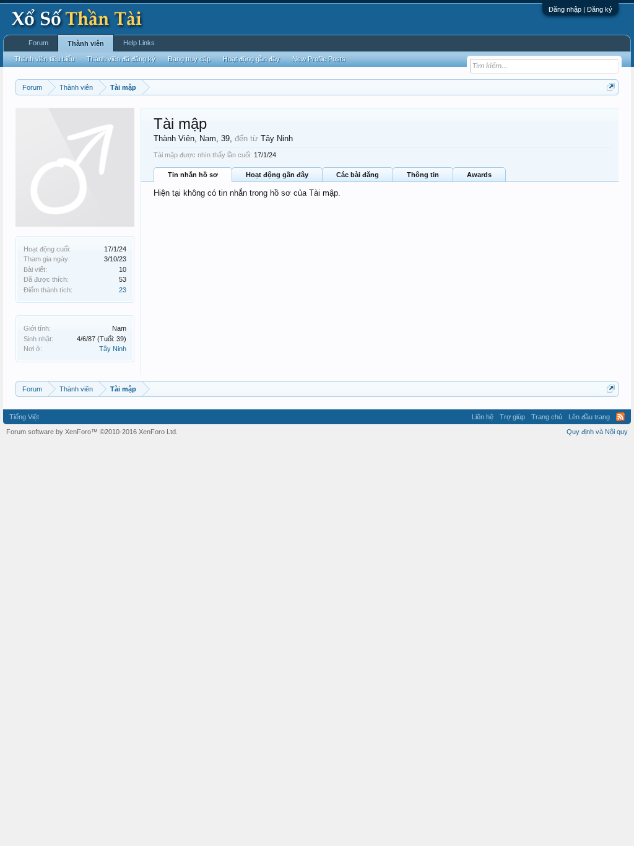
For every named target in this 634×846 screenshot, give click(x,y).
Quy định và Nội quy (597, 431)
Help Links (139, 42)
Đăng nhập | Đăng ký (580, 9)
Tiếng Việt (24, 417)
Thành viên (85, 43)
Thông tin (423, 174)
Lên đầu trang (589, 417)
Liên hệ (482, 417)
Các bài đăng (357, 174)
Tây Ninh (112, 348)
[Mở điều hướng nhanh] (611, 87)
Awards (479, 174)
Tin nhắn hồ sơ (193, 174)
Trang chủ (546, 417)
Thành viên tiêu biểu (44, 59)
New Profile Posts (318, 59)
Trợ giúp (512, 417)
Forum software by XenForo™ (92, 431)
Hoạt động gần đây (277, 174)
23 (122, 290)
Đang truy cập (189, 59)
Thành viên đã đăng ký (121, 59)
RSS (620, 416)
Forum (38, 42)
